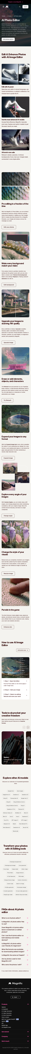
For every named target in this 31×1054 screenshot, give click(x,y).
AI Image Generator (7, 1011)
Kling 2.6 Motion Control (19, 802)
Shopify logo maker (8, 894)
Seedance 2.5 (25, 794)
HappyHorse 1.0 (6, 794)
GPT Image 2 (24, 820)
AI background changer (10, 865)
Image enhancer (20, 872)
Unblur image (24, 869)
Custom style (10, 883)
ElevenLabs (15, 831)
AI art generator (22, 865)
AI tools (9, 16)
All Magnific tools (6, 1027)
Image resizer (15, 869)
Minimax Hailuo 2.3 (7, 813)
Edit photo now (22, 650)
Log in (25, 6)
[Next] (28, 727)
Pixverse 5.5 (21, 809)
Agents (5, 1021)
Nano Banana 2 (6, 827)
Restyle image (8, 573)
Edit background (9, 285)
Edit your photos (9, 227)
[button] (15, 997)
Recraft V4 (25, 827)
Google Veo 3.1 (24, 798)
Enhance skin (8, 627)
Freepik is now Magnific (14, 2)
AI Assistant (5, 1009)
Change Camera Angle (9, 880)
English (15, 997)
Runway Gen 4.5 (14, 798)
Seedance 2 (16, 794)
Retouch (6, 386)
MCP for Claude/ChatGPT (10, 1019)
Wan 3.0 (5, 816)
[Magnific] (15, 983)
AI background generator (15, 861)
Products (4, 1004)
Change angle (8, 516)
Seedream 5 (25, 816)
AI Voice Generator (7, 1015)
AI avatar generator (8, 891)
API (2, 1023)
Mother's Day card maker (21, 894)
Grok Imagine (20, 791)
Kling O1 (23, 805)
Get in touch (5, 1041)
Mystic (14, 824)
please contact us (24, 971)
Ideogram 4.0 (7, 824)
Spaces (4, 1007)
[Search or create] (20, 6)
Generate (4, 278)
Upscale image (8, 342)
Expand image (8, 458)
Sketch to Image (20, 883)
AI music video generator (22, 891)
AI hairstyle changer (21, 887)
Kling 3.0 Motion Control (12, 805)
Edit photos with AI (8, 39)
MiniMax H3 (18, 813)
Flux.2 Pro (6, 820)
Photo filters (10, 872)
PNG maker (21, 876)
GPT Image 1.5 (15, 820)
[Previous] (24, 727)
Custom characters (22, 880)
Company (5, 1036)
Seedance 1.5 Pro (11, 809)
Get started (5, 1032)
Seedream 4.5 (16, 827)
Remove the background (20, 275)
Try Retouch (7, 400)
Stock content (5, 1017)
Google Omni (11, 791)
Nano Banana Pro (23, 824)
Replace (15, 276)
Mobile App (5, 1025)
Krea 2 (17, 816)
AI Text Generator (11, 876)
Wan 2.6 (26, 813)
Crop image (6, 869)
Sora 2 (11, 816)
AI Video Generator (7, 1013)
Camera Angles (8, 502)
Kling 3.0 (5, 798)
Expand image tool (11, 444)
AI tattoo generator (9, 887)
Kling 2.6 (8, 802)
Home (3, 16)
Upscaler (18, 329)
